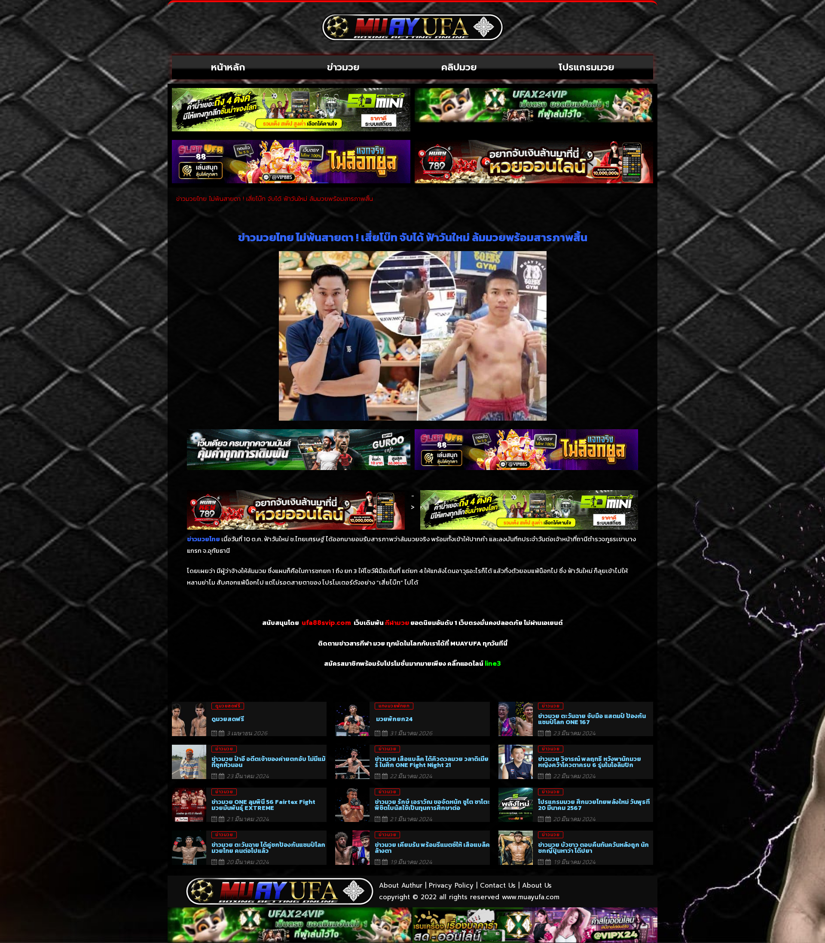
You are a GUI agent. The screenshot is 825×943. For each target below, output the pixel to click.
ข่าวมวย (343, 67)
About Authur (400, 885)
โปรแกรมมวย (586, 67)
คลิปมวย (459, 67)
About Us (537, 885)
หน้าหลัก (228, 67)
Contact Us (498, 885)
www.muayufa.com (530, 897)
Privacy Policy (451, 885)
